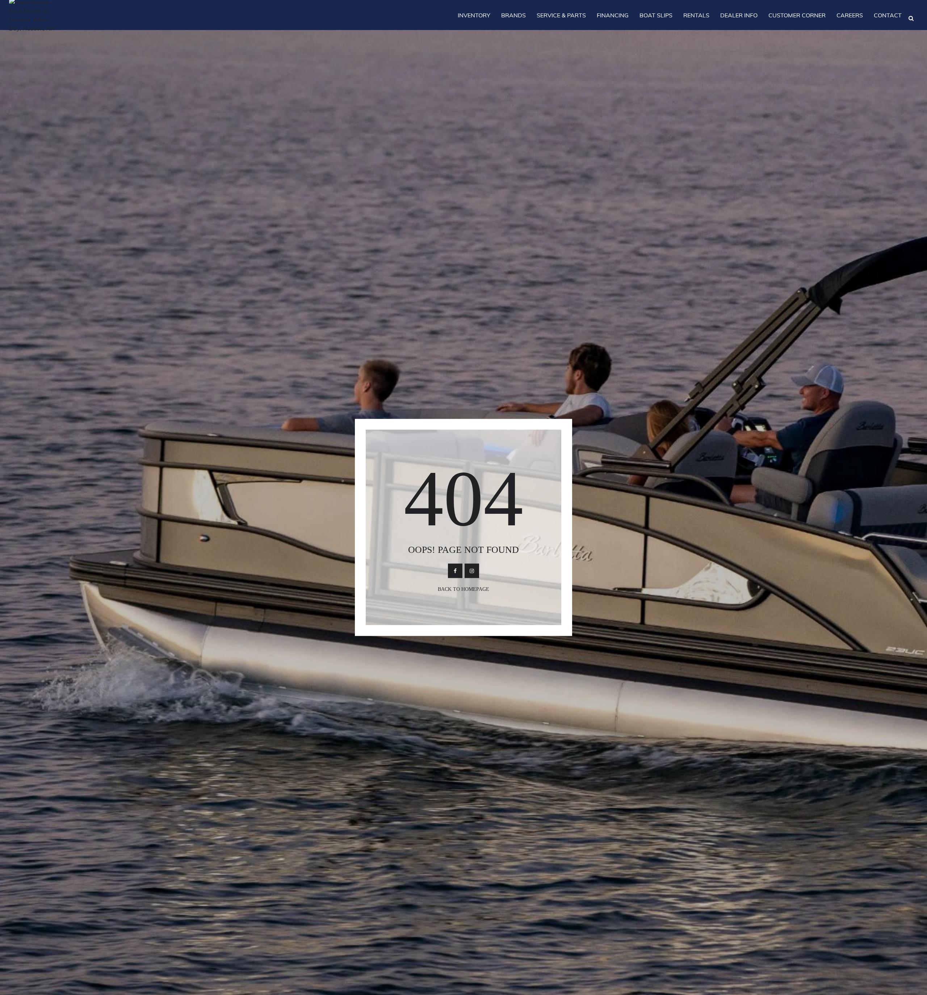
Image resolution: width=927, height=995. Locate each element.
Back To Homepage (463, 589)
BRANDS (513, 15)
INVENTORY (474, 15)
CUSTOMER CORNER (797, 15)
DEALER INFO (739, 15)
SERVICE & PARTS (561, 15)
